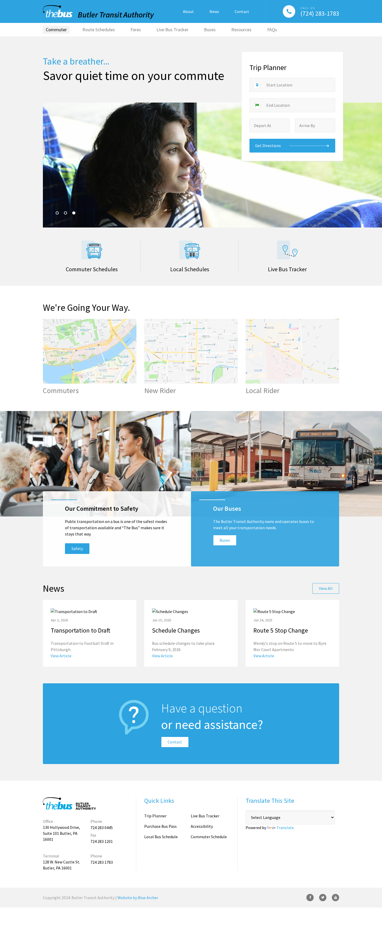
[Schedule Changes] (191, 633)
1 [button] (57, 212)
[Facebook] (310, 897)
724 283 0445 (101, 827)
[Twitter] (322, 897)
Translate (285, 827)
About (188, 11)
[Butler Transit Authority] (98, 12)
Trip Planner (155, 815)
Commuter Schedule (209, 836)
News (214, 11)
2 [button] (65, 212)
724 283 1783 (101, 862)
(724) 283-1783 (319, 13)
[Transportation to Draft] (89, 633)
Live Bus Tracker (205, 815)
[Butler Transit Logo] (70, 803)
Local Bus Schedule (161, 836)
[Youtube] (335, 897)
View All (326, 588)
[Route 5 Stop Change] (292, 633)
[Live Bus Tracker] (287, 256)
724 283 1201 (101, 841)
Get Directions (268, 145)
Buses (225, 540)
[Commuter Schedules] (92, 256)
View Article (61, 655)
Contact (242, 11)
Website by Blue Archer (137, 897)
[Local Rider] (292, 356)
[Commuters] (89, 356)
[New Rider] (191, 356)
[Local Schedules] (189, 256)
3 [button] (73, 212)
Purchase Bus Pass (160, 826)
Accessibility (202, 826)
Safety (77, 548)
